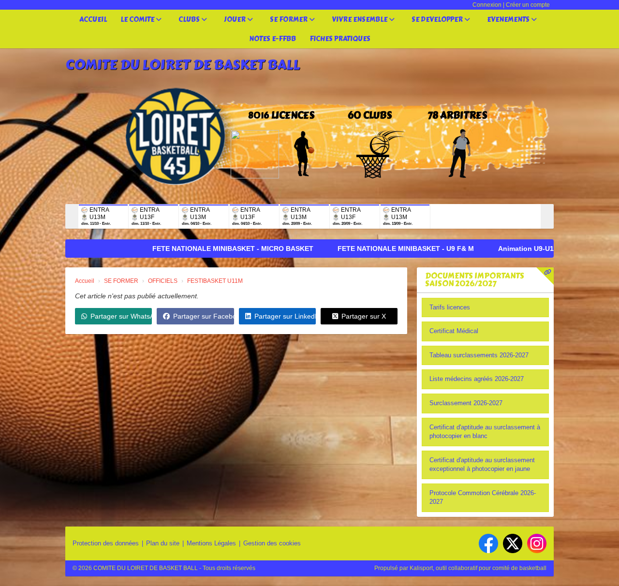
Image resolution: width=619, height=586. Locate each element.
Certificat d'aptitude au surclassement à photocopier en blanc (484, 432)
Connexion (486, 4)
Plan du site (162, 543)
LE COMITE (138, 20)
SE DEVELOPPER (438, 20)
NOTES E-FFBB (272, 39)
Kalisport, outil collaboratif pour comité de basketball (478, 568)
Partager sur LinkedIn (285, 316)
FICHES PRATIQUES (340, 39)
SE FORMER (289, 20)
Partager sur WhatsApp (121, 316)
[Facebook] (488, 543)
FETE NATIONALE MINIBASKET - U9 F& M (371, 248)
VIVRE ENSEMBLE (360, 20)
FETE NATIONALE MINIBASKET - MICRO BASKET (198, 248)
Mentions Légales (211, 543)
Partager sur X (363, 316)
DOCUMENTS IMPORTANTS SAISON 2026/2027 (474, 280)
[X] (512, 543)
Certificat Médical (453, 331)
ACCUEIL (93, 20)
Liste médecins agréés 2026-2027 (476, 378)
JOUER (235, 20)
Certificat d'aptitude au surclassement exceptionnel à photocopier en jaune (482, 464)
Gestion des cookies (272, 543)
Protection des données (106, 543)
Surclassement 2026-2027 (465, 403)
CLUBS (189, 20)
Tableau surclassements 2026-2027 (479, 355)
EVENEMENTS (509, 20)
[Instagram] (536, 543)
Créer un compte (528, 4)
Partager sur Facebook (203, 316)
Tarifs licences (449, 307)
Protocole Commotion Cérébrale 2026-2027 (482, 497)
